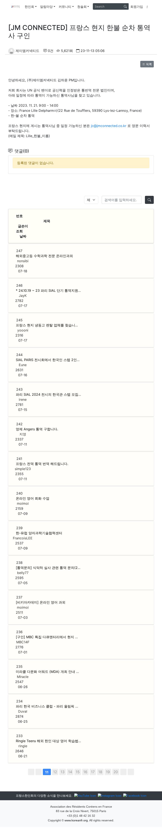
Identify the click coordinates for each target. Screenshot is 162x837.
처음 (31, 772)
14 (70, 772)
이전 (38, 772)
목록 (148, 64)
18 (100, 772)
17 (93, 772)
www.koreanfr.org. (77, 820)
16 (85, 772)
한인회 (29, 6)
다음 (123, 772)
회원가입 (136, 6)
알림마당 (46, 6)
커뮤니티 (65, 6)
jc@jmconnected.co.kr (108, 126)
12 (55, 772)
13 (63, 772)
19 (108, 772)
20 (115, 772)
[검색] (125, 6)
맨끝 (131, 772)
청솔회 (82, 6)
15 (78, 772)
